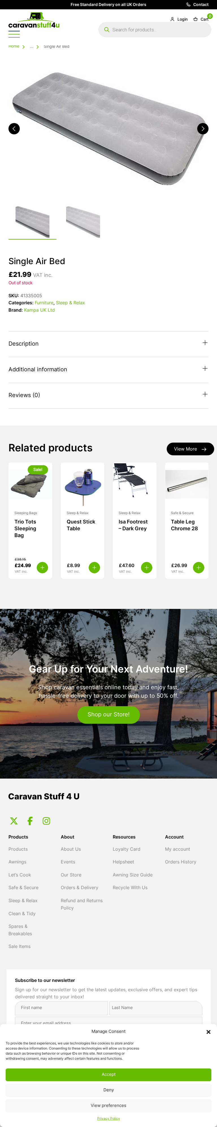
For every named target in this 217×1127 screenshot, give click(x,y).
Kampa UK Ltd (39, 310)
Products (18, 849)
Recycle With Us (130, 888)
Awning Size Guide (133, 875)
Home (13, 46)
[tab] (108, 344)
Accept (109, 1075)
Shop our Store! (109, 715)
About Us (71, 849)
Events (68, 862)
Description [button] (23, 344)
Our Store (71, 875)
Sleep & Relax (70, 303)
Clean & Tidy (22, 914)
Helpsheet (123, 862)
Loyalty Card (126, 849)
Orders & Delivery (79, 888)
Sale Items (19, 947)
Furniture (44, 303)
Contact (200, 5)
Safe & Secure (23, 888)
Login (182, 20)
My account (177, 849)
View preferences (108, 1106)
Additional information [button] (37, 370)
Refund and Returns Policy (82, 905)
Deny (108, 1090)
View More (185, 449)
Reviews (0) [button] (24, 395)
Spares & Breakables (20, 930)
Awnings (17, 862)
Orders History (180, 862)
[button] (208, 1032)
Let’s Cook (19, 875)
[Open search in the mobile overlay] (154, 29)
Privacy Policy (108, 1118)
